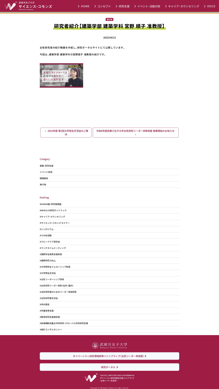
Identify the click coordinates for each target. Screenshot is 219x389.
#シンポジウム (47, 229)
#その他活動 (46, 235)
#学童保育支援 (47, 310)
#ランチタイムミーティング (53, 247)
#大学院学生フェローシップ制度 (55, 266)
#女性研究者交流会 (49, 298)
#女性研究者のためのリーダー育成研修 (58, 291)
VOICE (211, 6)
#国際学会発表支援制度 (51, 254)
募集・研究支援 (46, 165)
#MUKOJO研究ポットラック (53, 210)
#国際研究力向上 (48, 260)
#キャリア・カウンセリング (52, 216)
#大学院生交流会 (48, 273)
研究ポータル (108, 367)
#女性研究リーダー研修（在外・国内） (56, 285)
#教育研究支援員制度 (50, 316)
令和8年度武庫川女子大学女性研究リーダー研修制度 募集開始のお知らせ (135, 131)
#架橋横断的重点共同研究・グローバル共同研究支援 (64, 323)
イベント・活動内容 (148, 6)
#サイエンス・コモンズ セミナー (55, 222)
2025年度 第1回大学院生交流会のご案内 (67, 132)
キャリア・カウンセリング (183, 6)
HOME (85, 6)
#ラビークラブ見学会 (50, 241)
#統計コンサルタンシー (51, 329)
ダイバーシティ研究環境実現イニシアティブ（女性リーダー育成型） (108, 356)
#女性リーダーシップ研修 (52, 279)
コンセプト (104, 6)
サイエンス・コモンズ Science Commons (30, 6)
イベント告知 (46, 171)
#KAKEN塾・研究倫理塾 (50, 204)
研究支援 (124, 6)
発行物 (43, 184)
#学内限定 (44, 304)
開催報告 (44, 178)
